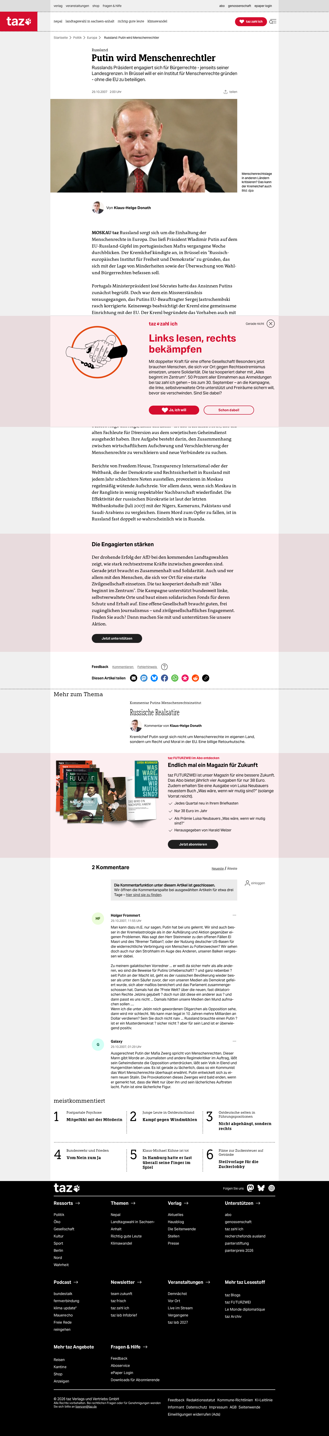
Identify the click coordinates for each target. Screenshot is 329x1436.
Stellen (173, 1236)
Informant (176, 1407)
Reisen (59, 1359)
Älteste (232, 869)
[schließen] (270, 323)
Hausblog (176, 1222)
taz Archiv (233, 1316)
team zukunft (121, 1293)
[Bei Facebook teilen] (164, 678)
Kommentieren (123, 667)
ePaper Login (122, 1372)
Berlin (58, 1250)
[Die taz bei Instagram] (271, 1190)
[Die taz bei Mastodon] (250, 1190)
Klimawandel (121, 1243)
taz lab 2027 (178, 1322)
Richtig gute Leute (126, 1236)
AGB (233, 1407)
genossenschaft (238, 1222)
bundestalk (63, 1293)
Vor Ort (174, 1301)
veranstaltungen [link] (77, 6)
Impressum (219, 1407)
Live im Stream (180, 1308)
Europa (92, 37)
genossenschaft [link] (239, 6)
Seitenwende (249, 1407)
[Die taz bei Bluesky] (261, 1190)
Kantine (60, 1367)
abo (228, 1214)
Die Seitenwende (182, 1229)
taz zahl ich (234, 1229)
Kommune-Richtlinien (235, 1400)
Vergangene (178, 1315)
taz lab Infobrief (124, 1315)
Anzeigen (61, 1381)
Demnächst (177, 1293)
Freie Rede (63, 1322)
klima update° (65, 1308)
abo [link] (222, 6)
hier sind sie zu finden (143, 894)
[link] (59, 21)
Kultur (59, 1236)
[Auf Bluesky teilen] (154, 678)
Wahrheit (61, 1265)
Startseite (61, 37)
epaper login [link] (263, 6)
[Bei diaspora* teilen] (185, 678)
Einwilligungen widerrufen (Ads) (194, 1414)
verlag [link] (58, 6)
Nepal (115, 1214)
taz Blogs (232, 1295)
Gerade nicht (255, 324)
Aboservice (120, 1365)
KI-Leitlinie (264, 1400)
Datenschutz (197, 1407)
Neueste (218, 869)
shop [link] (95, 6)
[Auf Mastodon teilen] (143, 678)
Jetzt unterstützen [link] (117, 638)
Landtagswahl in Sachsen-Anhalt (133, 1225)
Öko (57, 1222)
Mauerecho (63, 1315)
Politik (77, 37)
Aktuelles (175, 1214)
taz (67, 1188)
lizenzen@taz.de (86, 1406)
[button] (272, 22)
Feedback (119, 1358)
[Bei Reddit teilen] (195, 678)
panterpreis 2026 (239, 1250)
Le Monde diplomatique (245, 1309)
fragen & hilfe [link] (112, 6)
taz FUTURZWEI (238, 1302)
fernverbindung (66, 1301)
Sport (58, 1243)
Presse (173, 1243)
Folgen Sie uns (233, 1188)
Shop (58, 1374)
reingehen (62, 1329)
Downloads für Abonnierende (135, 1380)
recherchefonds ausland (245, 1236)
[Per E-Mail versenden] (133, 678)
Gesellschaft (64, 1229)
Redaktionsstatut (201, 1400)
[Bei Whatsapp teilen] (174, 678)
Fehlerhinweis (147, 667)
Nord (58, 1257)
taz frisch (118, 1301)
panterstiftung (237, 1243)
